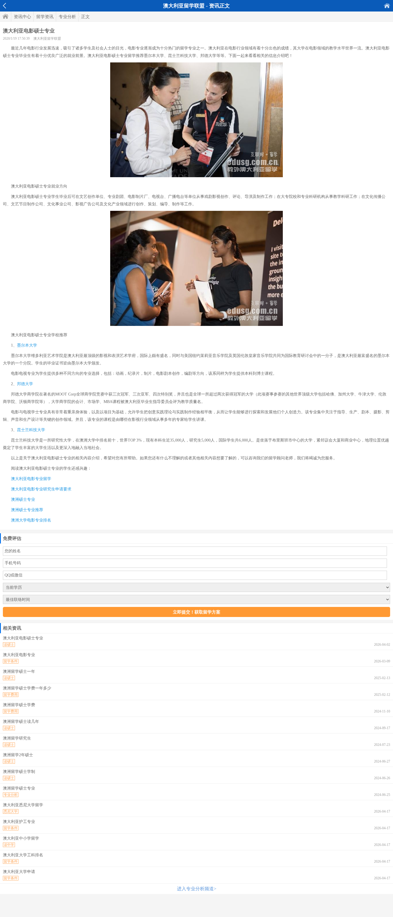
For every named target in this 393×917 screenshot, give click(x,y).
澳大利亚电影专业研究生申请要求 (41, 489)
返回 (4, 6)
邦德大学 (25, 384)
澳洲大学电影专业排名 (31, 520)
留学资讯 (45, 16)
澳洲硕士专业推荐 (27, 510)
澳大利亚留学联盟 (47, 39)
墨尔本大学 (27, 345)
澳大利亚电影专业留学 (31, 479)
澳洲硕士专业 (23, 499)
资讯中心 (22, 16)
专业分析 (67, 16)
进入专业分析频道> (196, 888)
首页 (387, 5)
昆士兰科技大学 (31, 430)
